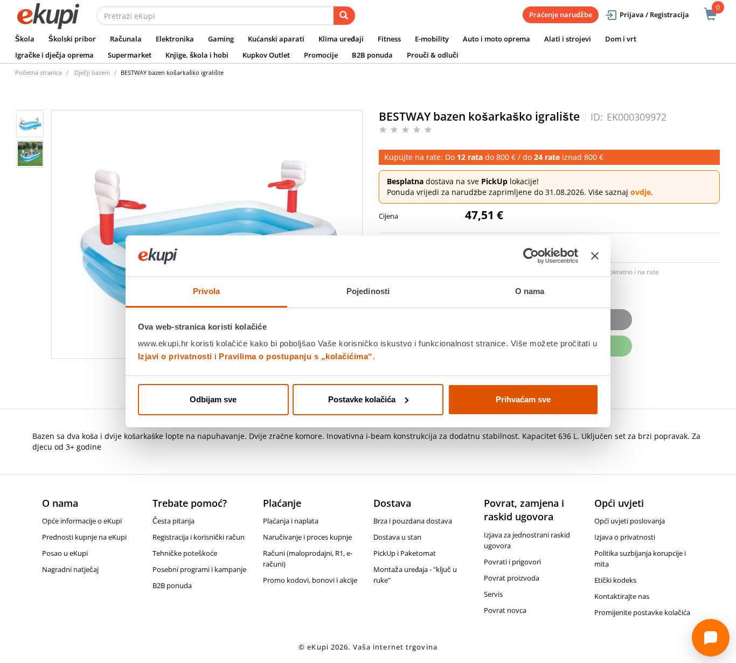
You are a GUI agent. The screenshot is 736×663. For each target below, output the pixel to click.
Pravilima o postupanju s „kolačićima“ (296, 356)
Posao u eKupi (65, 553)
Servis (493, 594)
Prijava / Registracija (654, 14)
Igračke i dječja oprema (54, 55)
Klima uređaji (341, 39)
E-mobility (432, 39)
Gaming (221, 39)
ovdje (640, 192)
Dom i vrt (620, 39)
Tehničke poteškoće (184, 553)
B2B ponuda (372, 55)
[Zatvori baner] (595, 256)
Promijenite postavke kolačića (642, 612)
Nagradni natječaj (70, 569)
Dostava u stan (397, 537)
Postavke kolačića (361, 399)
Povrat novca (505, 610)
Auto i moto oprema (496, 39)
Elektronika (175, 39)
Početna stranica (38, 72)
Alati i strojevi (567, 39)
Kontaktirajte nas (621, 596)
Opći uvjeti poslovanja (629, 521)
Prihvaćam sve (523, 399)
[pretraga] (344, 15)
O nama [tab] (530, 291)
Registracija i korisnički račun (198, 537)
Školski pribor (72, 39)
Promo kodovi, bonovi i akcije (310, 580)
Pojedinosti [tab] (368, 291)
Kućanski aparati (276, 39)
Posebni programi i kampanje (199, 569)
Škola (24, 39)
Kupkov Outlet (266, 55)
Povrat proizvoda (511, 578)
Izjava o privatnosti (624, 537)
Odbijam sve (213, 399)
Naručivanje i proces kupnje (307, 537)
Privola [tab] (206, 291)
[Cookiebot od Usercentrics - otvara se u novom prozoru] (531, 256)
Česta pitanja (173, 521)
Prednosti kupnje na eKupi (84, 537)
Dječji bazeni (92, 72)
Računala (126, 39)
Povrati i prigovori (512, 562)
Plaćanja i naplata (290, 521)
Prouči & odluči (433, 55)
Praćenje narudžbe (560, 14)
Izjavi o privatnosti (175, 356)
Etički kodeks (615, 580)
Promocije (321, 55)
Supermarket (129, 55)
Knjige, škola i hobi (196, 55)
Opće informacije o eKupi (82, 521)
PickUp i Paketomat (404, 553)
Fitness (389, 39)
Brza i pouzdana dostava (412, 521)
